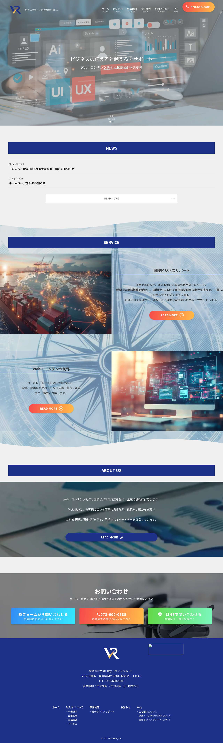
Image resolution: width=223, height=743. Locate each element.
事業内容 (94, 707)
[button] (110, 122)
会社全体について (148, 711)
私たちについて (74, 707)
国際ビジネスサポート (103, 711)
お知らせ (125, 707)
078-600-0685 (115, 681)
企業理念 (72, 715)
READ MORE (111, 198)
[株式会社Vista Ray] (15, 10)
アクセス (72, 723)
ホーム (56, 707)
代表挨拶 (72, 711)
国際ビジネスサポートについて (155, 719)
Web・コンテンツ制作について (155, 715)
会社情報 (72, 719)
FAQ (139, 707)
